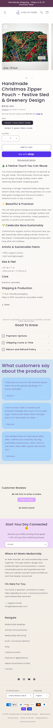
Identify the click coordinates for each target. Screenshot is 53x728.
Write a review (27, 499)
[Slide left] (21, 78)
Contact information (27, 722)
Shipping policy (42, 718)
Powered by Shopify (30, 714)
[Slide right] (32, 78)
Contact (9, 669)
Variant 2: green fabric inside (18, 128)
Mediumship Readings (15, 624)
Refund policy (45, 714)
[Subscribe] (45, 544)
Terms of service (27, 718)
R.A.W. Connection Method (17, 641)
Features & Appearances (16, 658)
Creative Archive (12, 652)
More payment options (27, 160)
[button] (5, 12)
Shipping (5, 109)
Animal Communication (16, 630)
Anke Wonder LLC (15, 714)
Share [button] (7, 304)
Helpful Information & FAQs (17, 663)
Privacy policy (13, 718)
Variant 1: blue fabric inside (17, 123)
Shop (7, 647)
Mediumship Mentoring (15, 635)
